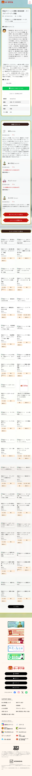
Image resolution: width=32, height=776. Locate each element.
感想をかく (4, 260)
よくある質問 (5, 708)
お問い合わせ (5, 711)
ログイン (17, 678)
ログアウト (16, 687)
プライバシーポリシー (21, 708)
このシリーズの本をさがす (15, 93)
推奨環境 (4, 705)
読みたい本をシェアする (17, 88)
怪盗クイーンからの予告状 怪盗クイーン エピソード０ (8, 365)
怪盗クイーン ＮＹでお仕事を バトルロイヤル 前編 (23, 280)
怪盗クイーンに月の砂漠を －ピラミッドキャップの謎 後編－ (8, 505)
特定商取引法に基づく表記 (8, 714)
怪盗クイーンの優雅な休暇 (23, 562)
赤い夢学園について (6, 702)
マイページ (16, 683)
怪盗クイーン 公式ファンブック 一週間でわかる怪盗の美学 (23, 250)
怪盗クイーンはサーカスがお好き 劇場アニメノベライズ (7, 534)
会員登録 (17, 673)
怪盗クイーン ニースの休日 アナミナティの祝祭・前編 (7, 280)
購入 (11, 258)
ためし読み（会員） (27, 314)
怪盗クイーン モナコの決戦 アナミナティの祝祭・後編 (23, 505)
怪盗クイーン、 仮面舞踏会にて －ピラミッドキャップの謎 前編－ (7, 336)
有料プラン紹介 (19, 702)
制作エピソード (3, 290)
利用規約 (18, 705)
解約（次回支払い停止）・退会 (23, 711)
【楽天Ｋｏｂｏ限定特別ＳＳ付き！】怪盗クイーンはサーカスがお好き (23, 395)
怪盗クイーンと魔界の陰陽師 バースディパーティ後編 (7, 563)
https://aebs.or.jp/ (5, 756)
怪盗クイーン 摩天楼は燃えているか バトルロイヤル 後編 (7, 250)
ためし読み (8, 83)
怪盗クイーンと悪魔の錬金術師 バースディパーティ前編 (23, 365)
